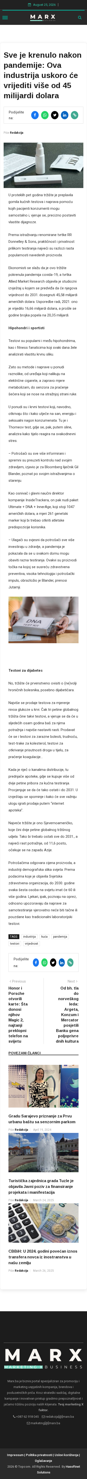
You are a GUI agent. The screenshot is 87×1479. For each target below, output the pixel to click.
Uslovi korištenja (66, 1455)
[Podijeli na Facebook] (35, 115)
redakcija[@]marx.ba (59, 1416)
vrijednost (31, 943)
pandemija (60, 936)
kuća (44, 936)
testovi (14, 943)
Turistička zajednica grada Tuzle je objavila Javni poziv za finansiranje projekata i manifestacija (41, 1186)
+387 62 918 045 (27, 1416)
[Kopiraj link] (74, 115)
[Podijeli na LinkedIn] (64, 115)
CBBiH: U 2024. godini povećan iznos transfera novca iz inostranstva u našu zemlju (42, 1257)
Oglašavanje (43, 1461)
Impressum (15, 1455)
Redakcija (16, 132)
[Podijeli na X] (54, 115)
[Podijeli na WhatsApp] (45, 115)
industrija (29, 936)
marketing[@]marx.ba (45, 1423)
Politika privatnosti (39, 1455)
